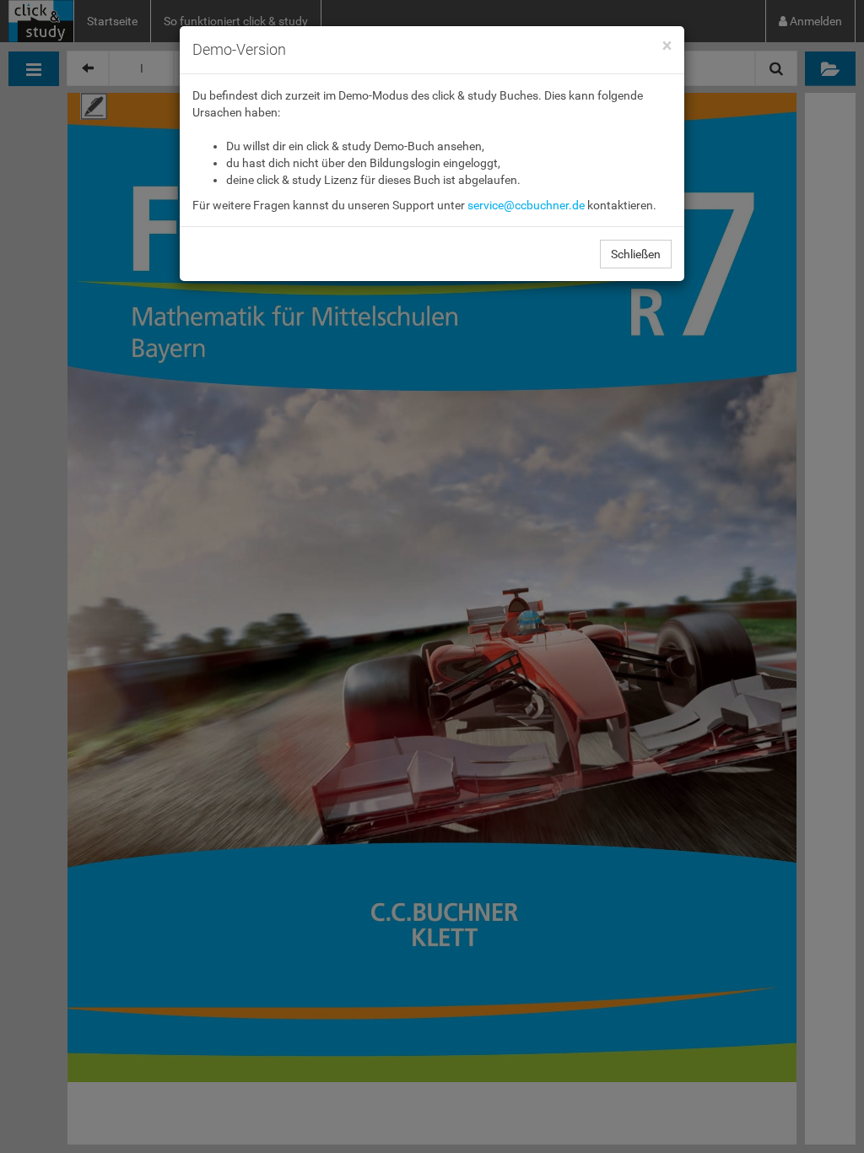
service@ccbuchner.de (526, 205)
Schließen (636, 254)
